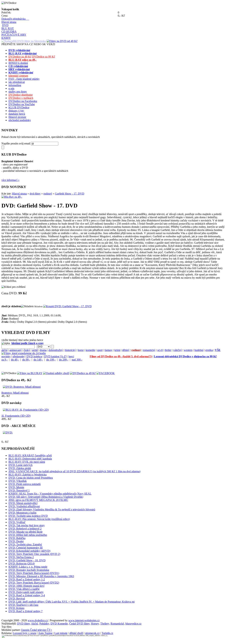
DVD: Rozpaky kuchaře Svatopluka (28, 569)
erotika (209, 350)
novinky (6, 356)
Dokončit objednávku (15, 18)
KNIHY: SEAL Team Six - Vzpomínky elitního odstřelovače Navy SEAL (49, 493)
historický (70, 350)
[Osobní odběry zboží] (56, 373)
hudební (198, 350)
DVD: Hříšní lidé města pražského (27, 534)
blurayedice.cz (133, 623)
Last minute (60, 633)
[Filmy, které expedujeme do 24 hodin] (23, 353)
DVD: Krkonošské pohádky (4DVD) (29, 550)
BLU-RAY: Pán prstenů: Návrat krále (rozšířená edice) (39, 519)
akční (4, 350)
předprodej (19, 356)
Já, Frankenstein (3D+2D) (16, 415)
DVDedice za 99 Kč (43, 56)
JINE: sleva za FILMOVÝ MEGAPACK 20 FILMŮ (38, 499)
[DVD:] (7, 432)
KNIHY (6, 37)
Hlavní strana (8, 21)
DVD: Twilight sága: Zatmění (25, 544)
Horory (95, 623)
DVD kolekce (34, 356)
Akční (34, 623)
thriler (168, 350)
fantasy (108, 350)
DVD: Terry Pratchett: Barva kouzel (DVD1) (33, 573)
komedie (90, 350)
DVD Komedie (59, 623)
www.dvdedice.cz (38, 620)
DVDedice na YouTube (21, 104)
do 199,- (51, 359)
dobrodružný (56, 350)
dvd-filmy (35, 193)
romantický (149, 350)
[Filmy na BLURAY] (29, 373)
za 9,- (4, 359)
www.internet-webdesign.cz (84, 620)
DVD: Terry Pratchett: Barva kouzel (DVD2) (33, 582)
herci (71, 356)
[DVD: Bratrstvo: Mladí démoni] (21, 386)
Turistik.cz (107, 633)
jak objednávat (16, 82)
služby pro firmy (17, 91)
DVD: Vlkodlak (17, 480)
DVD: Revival (16, 598)
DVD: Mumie (16, 487)
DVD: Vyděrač (16, 522)
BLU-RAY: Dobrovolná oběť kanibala (30, 458)
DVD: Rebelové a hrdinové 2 (24, 528)
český (27, 350)
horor (81, 350)
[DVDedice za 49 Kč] (83, 373)
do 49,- (15, 359)
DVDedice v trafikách (20, 97)
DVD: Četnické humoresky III (25, 547)
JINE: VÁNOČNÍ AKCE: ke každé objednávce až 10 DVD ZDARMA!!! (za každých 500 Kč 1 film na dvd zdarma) (74, 471)
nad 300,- (77, 359)
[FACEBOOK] (105, 373)
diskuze (16, 110)
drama (43, 350)
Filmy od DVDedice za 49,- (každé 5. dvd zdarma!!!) (121, 356)
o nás (11, 88)
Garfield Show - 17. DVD (69, 193)
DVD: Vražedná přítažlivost (24, 506)
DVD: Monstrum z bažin (22, 512)
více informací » (10, 180)
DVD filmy (23, 623)
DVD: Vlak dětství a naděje (24, 588)
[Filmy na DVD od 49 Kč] (62, 41)
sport (100, 350)
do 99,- (26, 359)
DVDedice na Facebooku (22, 101)
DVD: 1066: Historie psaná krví (26, 585)
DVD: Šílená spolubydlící (22, 503)
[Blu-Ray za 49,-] (11, 196)
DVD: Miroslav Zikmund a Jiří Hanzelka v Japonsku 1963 (41, 576)
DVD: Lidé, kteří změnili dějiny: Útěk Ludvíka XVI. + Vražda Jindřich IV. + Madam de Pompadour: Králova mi (71, 601)
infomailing (14, 85)
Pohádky (44, 623)
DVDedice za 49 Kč (19, 56)
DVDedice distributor (20, 94)
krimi (117, 350)
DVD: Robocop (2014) (21, 563)
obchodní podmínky (19, 120)
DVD (5, 25)
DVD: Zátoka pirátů (19, 468)
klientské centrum (18, 75)
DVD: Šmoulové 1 (19, 490)
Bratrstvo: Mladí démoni (15, 392)
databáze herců (16, 113)
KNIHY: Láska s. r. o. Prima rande (27, 566)
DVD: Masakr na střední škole (25, 531)
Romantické (117, 623)
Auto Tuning (45, 633)
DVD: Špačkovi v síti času (23, 604)
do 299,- (63, 359)
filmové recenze (17, 116)
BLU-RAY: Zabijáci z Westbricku (27, 474)
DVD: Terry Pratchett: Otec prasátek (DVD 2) (34, 553)
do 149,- (38, 359)
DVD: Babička (16, 538)
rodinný (47, 193)
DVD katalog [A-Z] (55, 356)
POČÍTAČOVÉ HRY (13, 34)
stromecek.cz (92, 633)
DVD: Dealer (16, 541)
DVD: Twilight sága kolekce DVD (28, 515)
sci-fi (160, 350)
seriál (35, 350)
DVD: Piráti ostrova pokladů (24, 484)
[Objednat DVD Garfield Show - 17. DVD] (67, 306)
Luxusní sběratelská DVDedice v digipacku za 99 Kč (185, 356)
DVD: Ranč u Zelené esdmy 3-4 (26, 595)
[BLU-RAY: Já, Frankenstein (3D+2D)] (25, 409)
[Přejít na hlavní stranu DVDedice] (1, 6)
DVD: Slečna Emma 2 (21, 557)
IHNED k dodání (18, 62)
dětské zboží (76, 633)
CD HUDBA (9, 31)
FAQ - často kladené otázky (24, 78)
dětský (125, 350)
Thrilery (104, 623)
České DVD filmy (79, 623)
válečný (177, 350)
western (188, 350)
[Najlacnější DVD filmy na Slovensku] (23, 41)
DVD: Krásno (16, 608)
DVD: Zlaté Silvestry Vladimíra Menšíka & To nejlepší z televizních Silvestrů (51, 509)
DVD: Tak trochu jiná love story (26, 525)
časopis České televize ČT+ (36, 629)
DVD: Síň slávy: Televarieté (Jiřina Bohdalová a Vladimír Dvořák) (45, 496)
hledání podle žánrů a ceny (27, 343)
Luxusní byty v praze (24, 633)
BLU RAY (7, 28)
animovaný (15, 350)
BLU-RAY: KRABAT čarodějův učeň (30, 455)
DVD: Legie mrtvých (20, 464)
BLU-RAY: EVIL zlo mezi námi (26, 461)
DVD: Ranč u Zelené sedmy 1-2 (26, 579)
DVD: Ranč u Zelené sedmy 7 (25, 611)
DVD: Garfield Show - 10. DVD (27, 560)
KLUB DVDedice (18, 107)
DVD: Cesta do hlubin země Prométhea (30, 477)
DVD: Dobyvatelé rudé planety (26, 592)
